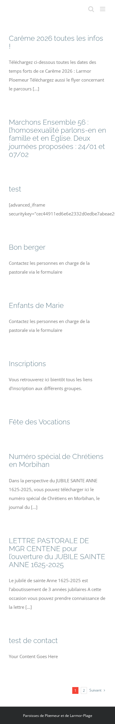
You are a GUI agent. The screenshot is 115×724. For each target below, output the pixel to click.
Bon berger (27, 247)
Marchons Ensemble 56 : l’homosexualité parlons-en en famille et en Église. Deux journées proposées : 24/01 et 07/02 (57, 138)
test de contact (33, 640)
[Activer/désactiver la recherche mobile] (91, 9)
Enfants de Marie (36, 305)
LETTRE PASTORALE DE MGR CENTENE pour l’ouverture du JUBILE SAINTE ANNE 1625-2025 (57, 552)
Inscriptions (27, 363)
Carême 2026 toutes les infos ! (56, 42)
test (15, 189)
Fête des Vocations (39, 422)
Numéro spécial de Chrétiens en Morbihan (56, 460)
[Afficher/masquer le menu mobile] (103, 9)
